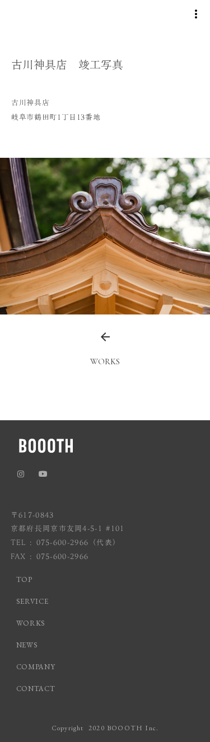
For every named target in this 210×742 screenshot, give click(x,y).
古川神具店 (30, 102)
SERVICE (32, 601)
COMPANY (35, 666)
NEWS (27, 645)
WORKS (30, 623)
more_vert (196, 14)
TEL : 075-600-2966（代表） (66, 543)
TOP (24, 579)
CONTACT (35, 688)
